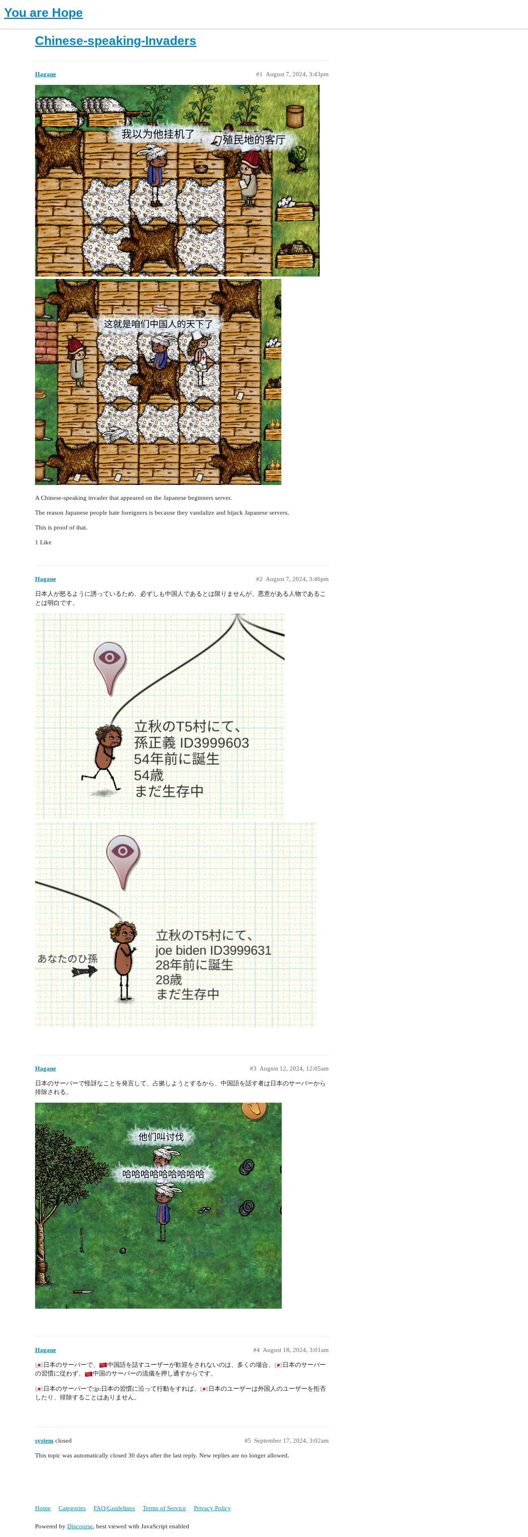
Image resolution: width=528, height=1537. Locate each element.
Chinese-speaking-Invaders (115, 40)
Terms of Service (164, 1508)
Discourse (80, 1526)
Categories (72, 1508)
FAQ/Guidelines (114, 1508)
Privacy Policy (212, 1508)
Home (43, 1508)
